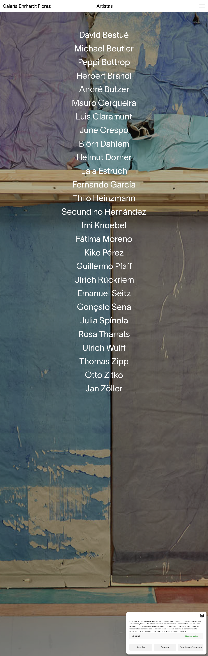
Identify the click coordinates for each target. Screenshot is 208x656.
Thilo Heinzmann (104, 199)
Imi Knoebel (104, 226)
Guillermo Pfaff (104, 267)
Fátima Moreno (104, 240)
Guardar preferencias (191, 647)
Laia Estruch (104, 172)
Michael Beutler (104, 49)
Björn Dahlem (104, 144)
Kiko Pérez (104, 253)
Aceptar (140, 647)
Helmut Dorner (104, 158)
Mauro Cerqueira (104, 103)
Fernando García (104, 185)
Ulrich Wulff (104, 348)
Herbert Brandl (104, 76)
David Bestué (104, 35)
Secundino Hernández (104, 212)
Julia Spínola (104, 321)
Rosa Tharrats (104, 335)
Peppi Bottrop (104, 63)
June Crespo (104, 131)
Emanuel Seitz (104, 294)
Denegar (165, 647)
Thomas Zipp (104, 362)
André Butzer (104, 90)
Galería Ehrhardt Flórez (27, 6)
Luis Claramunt (104, 117)
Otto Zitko (104, 376)
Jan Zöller (104, 389)
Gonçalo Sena (104, 308)
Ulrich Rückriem (104, 280)
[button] (201, 615)
